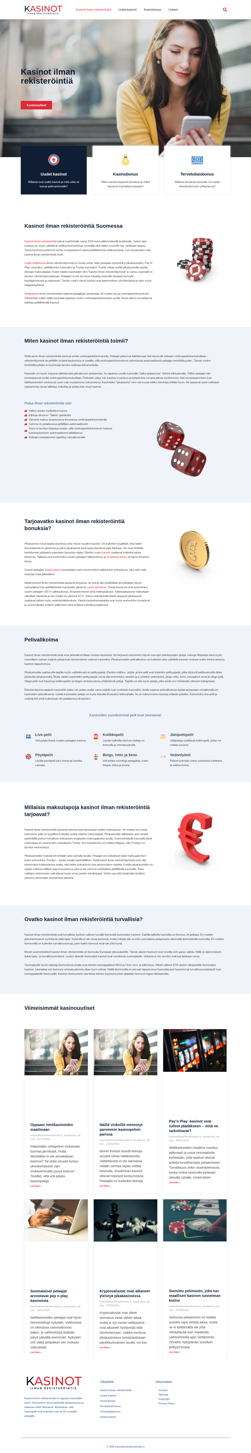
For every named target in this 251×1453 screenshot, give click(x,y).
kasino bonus (53, 569)
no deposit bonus (117, 556)
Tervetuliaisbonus (197, 174)
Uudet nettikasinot (35, 262)
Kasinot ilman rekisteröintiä (93, 9)
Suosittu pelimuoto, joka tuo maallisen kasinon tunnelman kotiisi (194, 1295)
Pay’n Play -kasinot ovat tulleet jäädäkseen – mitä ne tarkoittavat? (193, 1126)
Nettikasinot (31, 293)
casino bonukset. (97, 587)
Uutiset (173, 9)
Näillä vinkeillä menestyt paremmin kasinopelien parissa (121, 1129)
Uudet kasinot (128, 9)
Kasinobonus (152, 9)
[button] (225, 10)
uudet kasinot (102, 552)
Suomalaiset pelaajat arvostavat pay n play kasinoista (49, 1296)
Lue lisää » (36, 1186)
